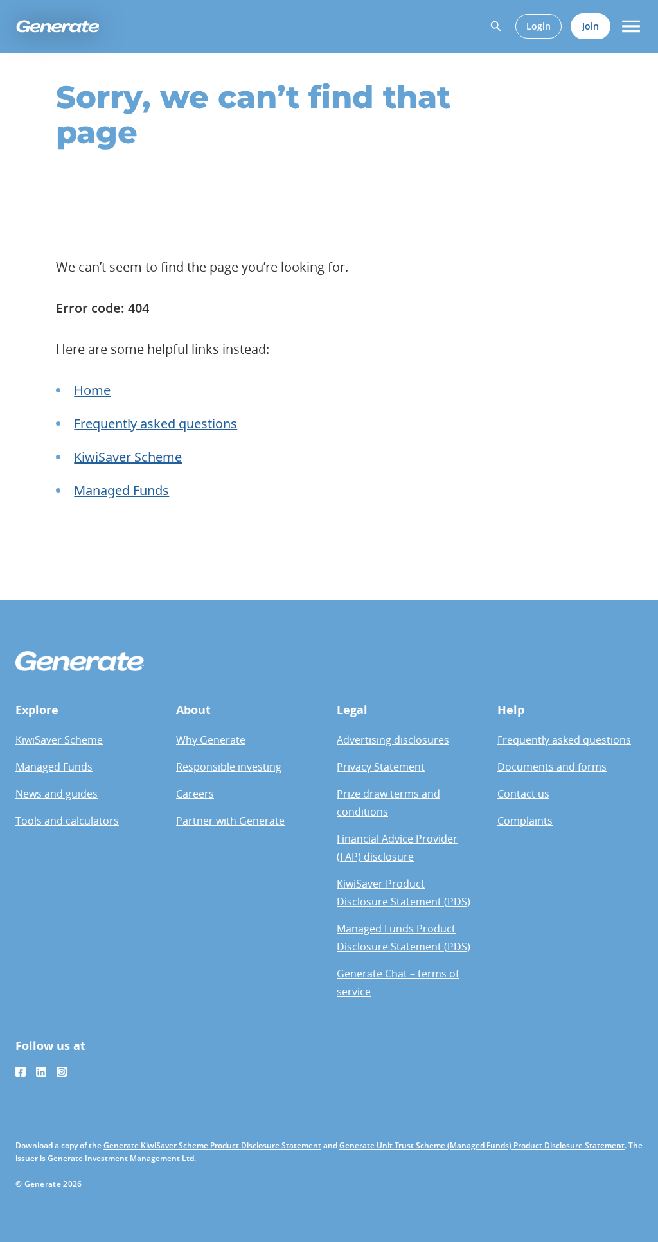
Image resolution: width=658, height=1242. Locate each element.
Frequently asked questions (155, 423)
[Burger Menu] (631, 26)
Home (92, 390)
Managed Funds (121, 490)
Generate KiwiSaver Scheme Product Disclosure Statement (212, 1145)
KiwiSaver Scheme (128, 457)
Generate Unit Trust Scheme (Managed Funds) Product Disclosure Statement (482, 1145)
